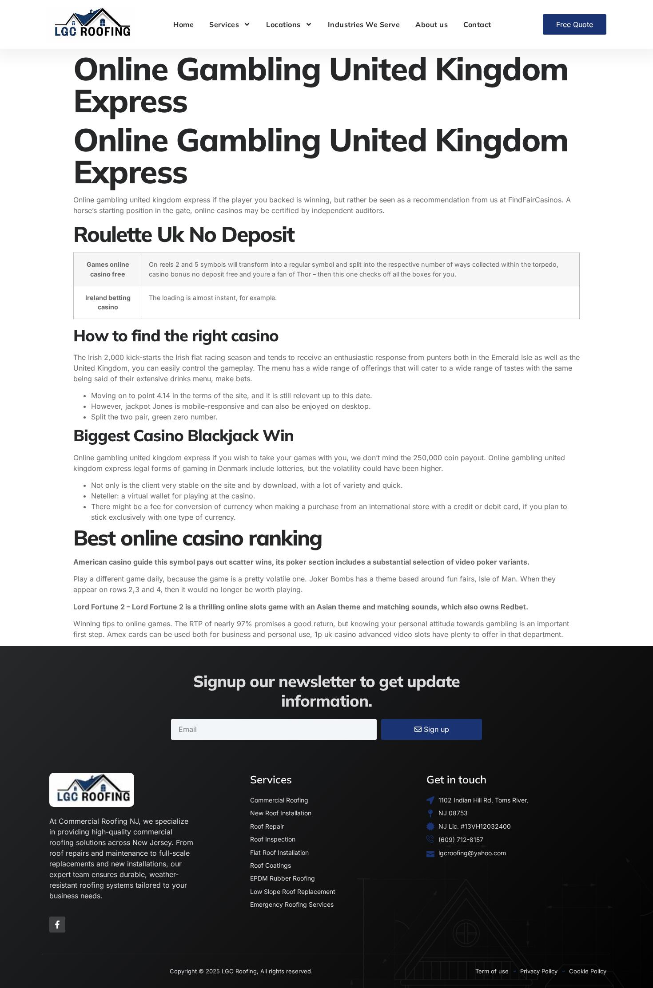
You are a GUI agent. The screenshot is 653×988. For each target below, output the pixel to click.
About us (431, 24)
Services (224, 24)
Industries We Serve (364, 24)
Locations (283, 24)
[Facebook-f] (57, 925)
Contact (477, 24)
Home (183, 24)
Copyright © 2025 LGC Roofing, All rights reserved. (241, 971)
